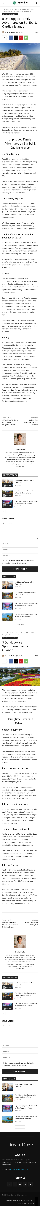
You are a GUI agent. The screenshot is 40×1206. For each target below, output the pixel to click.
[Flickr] (20, 1184)
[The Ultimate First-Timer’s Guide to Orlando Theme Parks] (7, 595)
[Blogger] (9, 1184)
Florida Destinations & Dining (16, 9)
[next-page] (7, 511)
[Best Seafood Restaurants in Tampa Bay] (7, 585)
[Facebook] (11, 38)
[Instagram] (25, 1184)
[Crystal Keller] (3, 32)
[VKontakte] (30, 1184)
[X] (16, 38)
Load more (19, 624)
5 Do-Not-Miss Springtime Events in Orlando (31, 422)
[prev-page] (3, 511)
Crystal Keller (11, 32)
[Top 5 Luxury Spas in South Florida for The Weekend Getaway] (7, 606)
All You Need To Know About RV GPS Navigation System (10, 422)
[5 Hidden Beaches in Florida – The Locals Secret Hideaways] (7, 617)
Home (4, 9)
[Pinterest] (21, 38)
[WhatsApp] (26, 38)
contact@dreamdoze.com (19, 1169)
